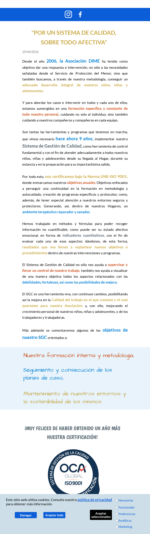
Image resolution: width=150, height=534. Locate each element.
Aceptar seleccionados (101, 514)
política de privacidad (94, 500)
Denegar (26, 515)
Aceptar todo (54, 515)
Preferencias (126, 514)
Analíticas (125, 520)
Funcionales (126, 507)
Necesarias (125, 500)
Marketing (125, 526)
